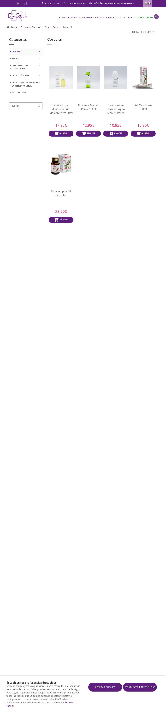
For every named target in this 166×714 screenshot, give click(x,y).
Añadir (63, 133)
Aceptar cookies (105, 687)
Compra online (143, 17)
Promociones (104, 17)
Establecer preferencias (139, 687)
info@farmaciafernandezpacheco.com (113, 3)
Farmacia (65, 17)
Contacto (126, 17)
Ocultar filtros (140, 32)
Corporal (67, 27)
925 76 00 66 (51, 3)
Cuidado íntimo (19, 75)
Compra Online (51, 27)
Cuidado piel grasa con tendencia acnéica (24, 84)
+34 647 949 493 (76, 3)
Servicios (77, 17)
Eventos (89, 17)
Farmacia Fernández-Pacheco (26, 27)
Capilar (14, 58)
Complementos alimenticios (19, 67)
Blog (116, 17)
